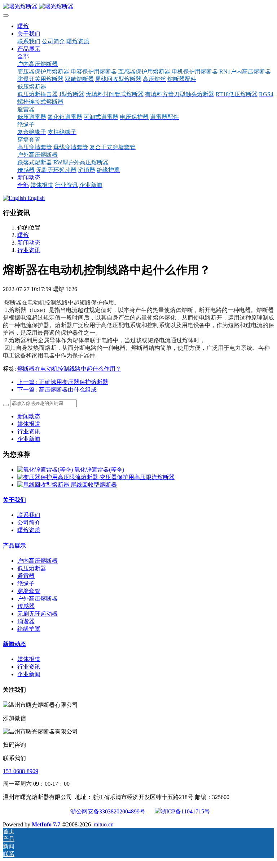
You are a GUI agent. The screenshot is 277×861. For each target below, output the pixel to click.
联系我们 (28, 515)
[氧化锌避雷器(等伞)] (45, 470)
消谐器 (26, 621)
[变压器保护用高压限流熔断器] (58, 477)
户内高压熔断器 (37, 561)
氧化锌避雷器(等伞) (99, 470)
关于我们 (14, 500)
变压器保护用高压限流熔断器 (137, 477)
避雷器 (26, 576)
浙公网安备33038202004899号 (107, 811)
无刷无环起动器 (37, 614)
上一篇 (62, 382)
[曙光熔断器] (138, 6)
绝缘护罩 (28, 629)
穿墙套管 (28, 591)
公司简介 (28, 522)
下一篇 (57, 390)
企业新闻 (28, 439)
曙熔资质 (28, 530)
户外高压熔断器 (37, 598)
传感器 (26, 606)
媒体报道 (28, 424)
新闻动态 (28, 243)
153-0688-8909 (20, 771)
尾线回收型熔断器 (94, 485)
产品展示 (14, 546)
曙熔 (23, 26)
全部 (23, 56)
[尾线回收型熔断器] (44, 485)
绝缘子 (26, 583)
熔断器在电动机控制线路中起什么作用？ (69, 369)
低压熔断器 (31, 568)
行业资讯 (28, 250)
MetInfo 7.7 (46, 824)
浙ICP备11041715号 (185, 811)
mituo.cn (104, 824)
